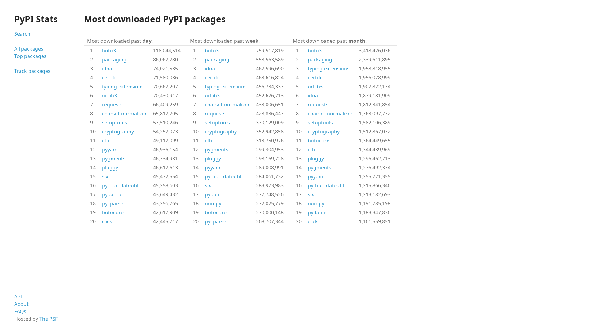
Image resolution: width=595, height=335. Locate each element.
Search (22, 33)
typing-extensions (123, 86)
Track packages (32, 71)
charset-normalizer (124, 113)
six (105, 176)
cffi (105, 140)
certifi (109, 77)
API (18, 296)
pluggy (110, 167)
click (107, 221)
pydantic (112, 194)
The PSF (48, 318)
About (21, 304)
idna (107, 68)
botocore (113, 212)
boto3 (109, 50)
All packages (28, 48)
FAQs (20, 311)
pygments (114, 158)
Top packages (30, 56)
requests (112, 104)
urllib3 (109, 95)
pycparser (114, 203)
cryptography (118, 131)
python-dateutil (120, 185)
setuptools (114, 122)
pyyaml (110, 149)
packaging (114, 59)
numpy (213, 203)
